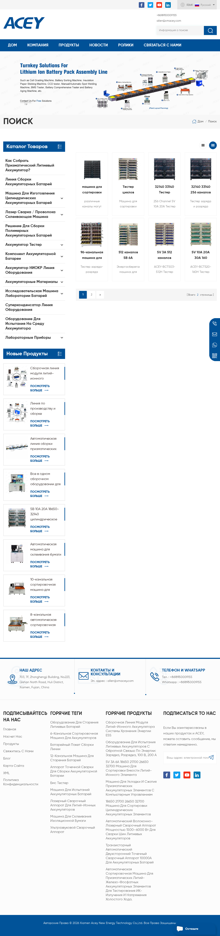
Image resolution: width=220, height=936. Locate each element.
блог (7, 758)
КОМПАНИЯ (37, 45)
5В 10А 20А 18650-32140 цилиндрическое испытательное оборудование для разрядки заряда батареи (45, 515)
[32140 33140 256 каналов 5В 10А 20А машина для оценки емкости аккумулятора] (200, 168)
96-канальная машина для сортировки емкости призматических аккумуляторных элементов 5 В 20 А (91, 256)
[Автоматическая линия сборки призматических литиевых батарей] (17, 447)
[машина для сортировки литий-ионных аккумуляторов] (91, 168)
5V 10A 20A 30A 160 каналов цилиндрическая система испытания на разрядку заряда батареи (200, 256)
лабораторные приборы (28, 338)
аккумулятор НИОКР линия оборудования (29, 270)
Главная (9, 729)
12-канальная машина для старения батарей (72, 758)
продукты (11, 744)
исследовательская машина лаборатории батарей (31, 293)
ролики (125, 45)
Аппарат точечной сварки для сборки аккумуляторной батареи (73, 772)
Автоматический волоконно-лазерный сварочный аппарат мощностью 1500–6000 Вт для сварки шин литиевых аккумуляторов (131, 830)
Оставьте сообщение (193, 931)
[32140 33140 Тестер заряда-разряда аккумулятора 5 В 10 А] (164, 168)
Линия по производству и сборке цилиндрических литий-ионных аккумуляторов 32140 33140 (43, 409)
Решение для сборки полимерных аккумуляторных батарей (28, 230)
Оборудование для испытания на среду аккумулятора (24, 323)
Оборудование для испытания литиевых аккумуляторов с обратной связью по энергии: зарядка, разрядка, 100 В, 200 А (131, 749)
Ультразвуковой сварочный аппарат (72, 830)
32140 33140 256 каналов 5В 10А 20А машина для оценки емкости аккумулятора (200, 190)
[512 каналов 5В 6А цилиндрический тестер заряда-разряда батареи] (128, 234)
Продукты (69, 45)
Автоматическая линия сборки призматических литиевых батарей (45, 444)
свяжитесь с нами (18, 751)
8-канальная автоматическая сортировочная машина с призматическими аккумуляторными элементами (44, 620)
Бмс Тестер (59, 783)
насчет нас (12, 736)
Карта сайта (13, 766)
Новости (98, 45)
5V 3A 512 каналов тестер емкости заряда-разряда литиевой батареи (164, 256)
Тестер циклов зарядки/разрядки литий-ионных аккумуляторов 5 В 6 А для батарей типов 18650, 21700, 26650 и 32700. (128, 190)
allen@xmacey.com (169, 21)
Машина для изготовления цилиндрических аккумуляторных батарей (30, 198)
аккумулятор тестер (23, 245)
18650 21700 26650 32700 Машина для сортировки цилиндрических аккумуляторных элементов (128, 808)
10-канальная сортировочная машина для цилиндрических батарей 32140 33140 (43, 585)
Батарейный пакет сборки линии (72, 747)
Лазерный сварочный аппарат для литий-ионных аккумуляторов (73, 805)
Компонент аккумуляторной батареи (30, 256)
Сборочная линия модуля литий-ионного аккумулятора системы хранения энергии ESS (45, 374)
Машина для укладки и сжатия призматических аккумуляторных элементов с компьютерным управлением (131, 788)
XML (6, 773)
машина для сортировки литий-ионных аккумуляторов (91, 190)
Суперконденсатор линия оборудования (29, 307)
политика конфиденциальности (20, 782)
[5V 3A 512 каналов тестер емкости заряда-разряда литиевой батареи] (164, 234)
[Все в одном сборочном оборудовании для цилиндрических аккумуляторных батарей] (17, 482)
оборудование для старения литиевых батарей (74, 725)
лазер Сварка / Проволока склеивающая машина (30, 214)
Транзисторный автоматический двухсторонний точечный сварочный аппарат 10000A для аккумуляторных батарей (130, 854)
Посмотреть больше (40, 388)
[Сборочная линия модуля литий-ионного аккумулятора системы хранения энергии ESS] (17, 377)
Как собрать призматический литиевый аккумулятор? (29, 165)
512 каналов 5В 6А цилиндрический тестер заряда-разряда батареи (128, 256)
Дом (12, 45)
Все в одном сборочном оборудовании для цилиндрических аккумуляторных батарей (45, 479)
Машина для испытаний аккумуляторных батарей (70, 792)
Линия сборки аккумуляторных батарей (28, 182)
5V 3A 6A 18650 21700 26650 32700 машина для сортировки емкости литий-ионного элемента (129, 768)
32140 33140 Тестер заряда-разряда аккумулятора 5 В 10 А (164, 190)
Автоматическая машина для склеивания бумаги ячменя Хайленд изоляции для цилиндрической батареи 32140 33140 (45, 550)
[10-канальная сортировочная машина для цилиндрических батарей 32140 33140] (17, 588)
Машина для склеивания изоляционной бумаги (70, 819)
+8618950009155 (167, 15)
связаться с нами (162, 45)
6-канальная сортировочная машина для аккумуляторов (74, 736)
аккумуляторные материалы (31, 282)
